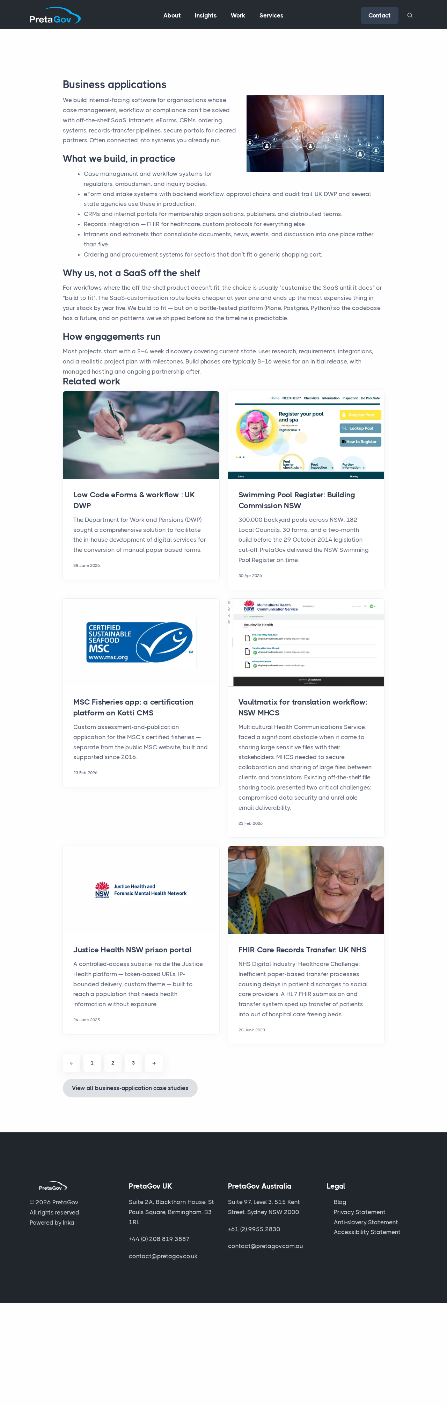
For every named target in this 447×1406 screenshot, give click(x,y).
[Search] (409, 15)
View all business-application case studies (130, 1087)
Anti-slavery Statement (366, 1222)
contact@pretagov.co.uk (163, 1256)
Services (271, 15)
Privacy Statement (360, 1212)
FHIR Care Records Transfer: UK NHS (303, 949)
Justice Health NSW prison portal (132, 949)
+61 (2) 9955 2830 (254, 1229)
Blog (340, 1201)
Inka (68, 1222)
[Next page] (154, 1063)
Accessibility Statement (367, 1231)
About (172, 15)
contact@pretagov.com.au (265, 1245)
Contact (379, 15)
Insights (206, 15)
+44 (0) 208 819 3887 (159, 1238)
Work (238, 15)
